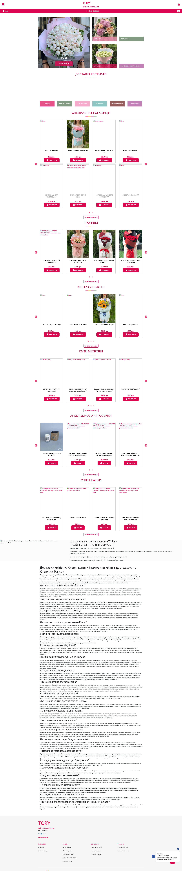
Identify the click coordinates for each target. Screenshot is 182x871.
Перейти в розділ (91, 217)
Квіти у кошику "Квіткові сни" (104, 151)
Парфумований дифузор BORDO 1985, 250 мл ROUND (130, 454)
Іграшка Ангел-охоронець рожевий (104, 519)
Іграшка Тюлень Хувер (78, 518)
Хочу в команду (43, 851)
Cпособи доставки (96, 847)
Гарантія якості (67, 847)
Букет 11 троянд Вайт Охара (78, 196)
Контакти (41, 847)
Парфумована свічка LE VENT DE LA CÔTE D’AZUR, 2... (78, 454)
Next (146, 164)
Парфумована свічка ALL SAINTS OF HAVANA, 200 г (104, 454)
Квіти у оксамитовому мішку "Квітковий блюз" (78, 390)
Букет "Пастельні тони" (78, 324)
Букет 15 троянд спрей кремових (77, 261)
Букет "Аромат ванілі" (131, 195)
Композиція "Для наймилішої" (51, 196)
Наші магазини (43, 837)
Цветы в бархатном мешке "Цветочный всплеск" (104, 390)
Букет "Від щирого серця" (51, 324)
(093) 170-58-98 (94, 11)
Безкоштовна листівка (69, 857)
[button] (178, 11)
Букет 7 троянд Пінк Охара (78, 150)
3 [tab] (94, 341)
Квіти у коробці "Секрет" (131, 389)
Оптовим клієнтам (122, 847)
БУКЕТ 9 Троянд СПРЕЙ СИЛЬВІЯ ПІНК (52, 261)
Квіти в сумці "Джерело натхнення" (104, 196)
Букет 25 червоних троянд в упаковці (104, 261)
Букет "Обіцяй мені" (130, 150)
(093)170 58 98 (42, 830)
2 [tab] (92, 213)
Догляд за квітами (68, 854)
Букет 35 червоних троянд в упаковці (130, 261)
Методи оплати (95, 851)
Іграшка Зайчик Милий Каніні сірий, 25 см (130, 519)
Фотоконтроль (67, 851)
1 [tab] (90, 213)
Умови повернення (123, 851)
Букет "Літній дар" (51, 150)
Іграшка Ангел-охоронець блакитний (51, 519)
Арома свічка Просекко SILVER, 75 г (52, 454)
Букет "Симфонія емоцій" (104, 324)
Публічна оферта (96, 854)
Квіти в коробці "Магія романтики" (51, 390)
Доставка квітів (67, 861)
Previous (36, 164)
